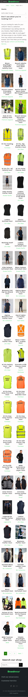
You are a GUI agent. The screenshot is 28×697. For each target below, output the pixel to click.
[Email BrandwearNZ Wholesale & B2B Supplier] (17, 686)
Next (20, 653)
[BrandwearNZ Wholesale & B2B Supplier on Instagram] (14, 686)
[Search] (26, 1)
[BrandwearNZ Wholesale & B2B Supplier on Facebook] (11, 686)
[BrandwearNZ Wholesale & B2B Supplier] (14, 1)
